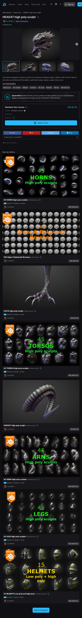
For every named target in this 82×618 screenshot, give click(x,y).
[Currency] (60, 4)
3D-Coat (41, 87)
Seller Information (22, 21)
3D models (16, 87)
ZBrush (56, 87)
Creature (33, 87)
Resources (8, 25)
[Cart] (56, 4)
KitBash (25, 87)
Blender (49, 87)
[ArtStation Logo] (4, 4)
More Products (41, 610)
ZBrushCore (65, 87)
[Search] (51, 4)
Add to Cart (43, 123)
